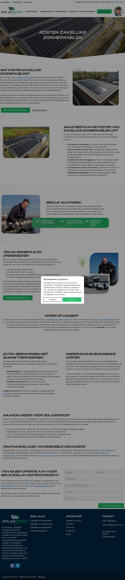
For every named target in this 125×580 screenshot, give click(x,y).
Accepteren (72, 299)
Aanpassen (52, 299)
